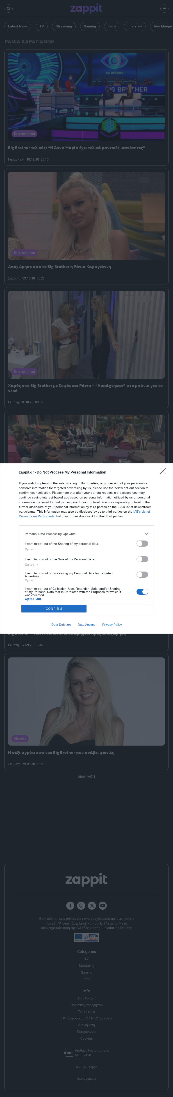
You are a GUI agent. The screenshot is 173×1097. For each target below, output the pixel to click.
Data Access (86, 624)
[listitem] (86, 533)
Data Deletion (61, 624)
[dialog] (86, 548)
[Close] (164, 472)
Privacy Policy (112, 624)
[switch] (142, 544)
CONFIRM (54, 608)
